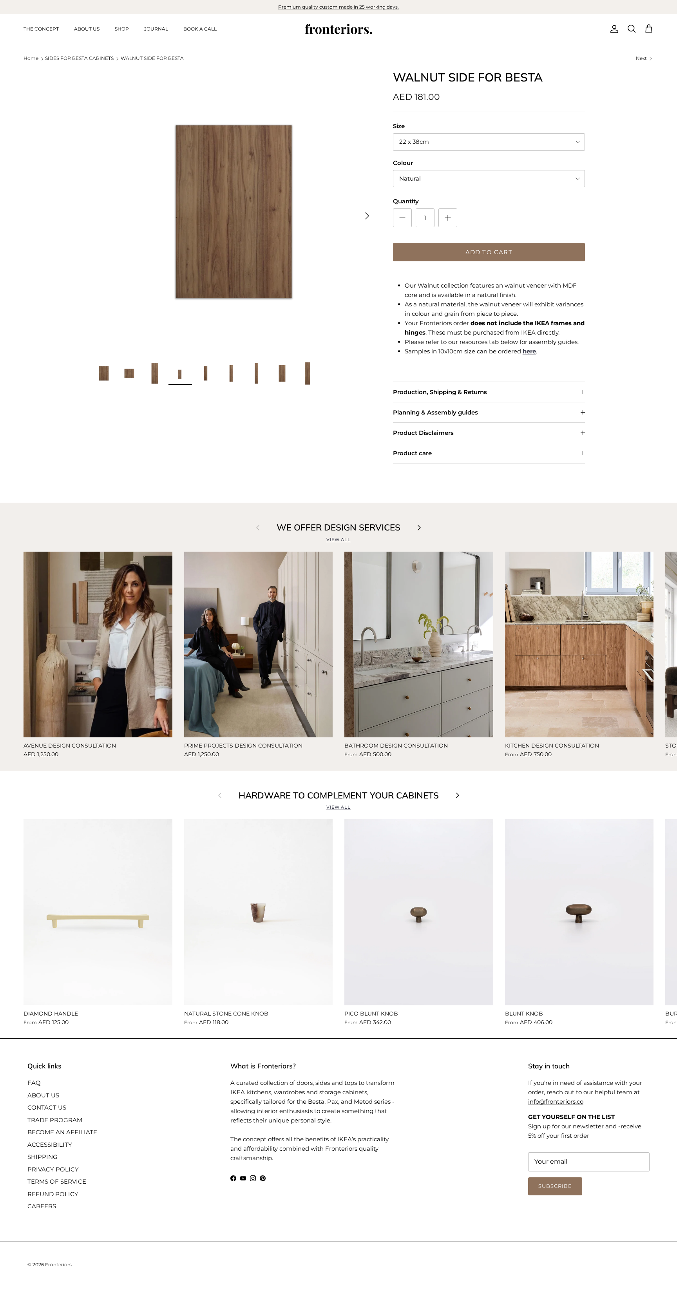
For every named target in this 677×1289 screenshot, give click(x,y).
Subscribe (338, 791)
